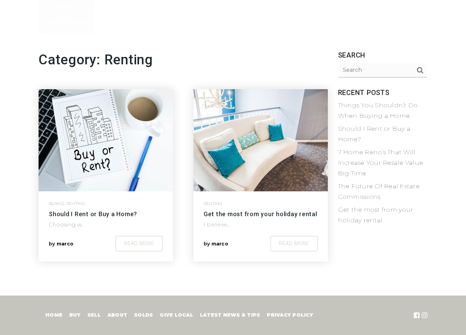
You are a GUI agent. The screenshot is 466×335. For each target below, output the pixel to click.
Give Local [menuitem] (176, 315)
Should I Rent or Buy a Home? (93, 214)
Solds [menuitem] (143, 315)
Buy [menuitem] (273, 17)
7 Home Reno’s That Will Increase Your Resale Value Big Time (380, 162)
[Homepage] (66, 17)
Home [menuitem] (249, 17)
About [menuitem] (320, 17)
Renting (76, 203)
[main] (233, 148)
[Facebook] (417, 315)
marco (65, 244)
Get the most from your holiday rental (260, 214)
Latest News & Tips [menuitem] (398, 17)
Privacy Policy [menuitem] (290, 315)
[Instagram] (424, 315)
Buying (57, 203)
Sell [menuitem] (295, 17)
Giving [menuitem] (349, 17)
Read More (139, 243)
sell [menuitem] (94, 315)
